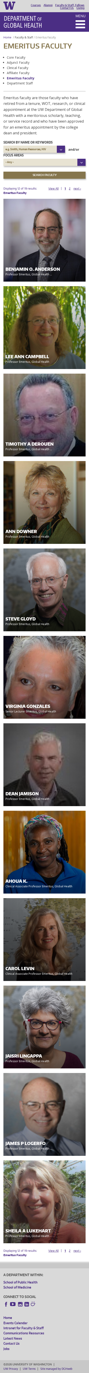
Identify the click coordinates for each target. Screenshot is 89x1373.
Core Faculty (16, 57)
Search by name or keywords (28, 142)
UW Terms (29, 1368)
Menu (81, 16)
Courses (36, 5)
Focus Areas (13, 155)
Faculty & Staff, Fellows (69, 5)
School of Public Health (20, 1282)
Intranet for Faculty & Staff (23, 1328)
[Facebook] (6, 1304)
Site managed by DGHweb (56, 1368)
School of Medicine (17, 1287)
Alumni (48, 5)
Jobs (6, 1349)
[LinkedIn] (26, 1304)
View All (53, 188)
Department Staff (20, 83)
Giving (80, 8)
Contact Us (67, 8)
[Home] (22, 21)
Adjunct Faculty (18, 62)
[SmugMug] (33, 1304)
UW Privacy (10, 1368)
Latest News (12, 1338)
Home (7, 37)
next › (77, 188)
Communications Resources (23, 1333)
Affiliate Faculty (18, 73)
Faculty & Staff (24, 37)
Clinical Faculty (17, 68)
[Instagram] (20, 1304)
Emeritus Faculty (20, 78)
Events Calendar (15, 1323)
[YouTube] (13, 1304)
